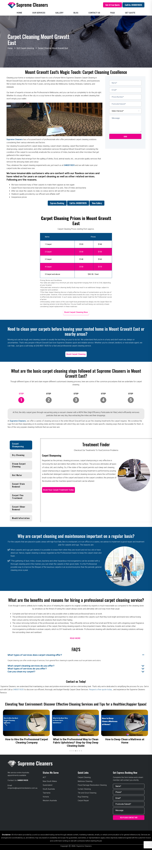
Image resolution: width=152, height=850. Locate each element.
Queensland (47, 785)
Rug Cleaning (83, 797)
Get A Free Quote (112, 4)
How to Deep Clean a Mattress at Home (124, 741)
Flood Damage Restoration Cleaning (92, 785)
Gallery (59, 13)
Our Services (38, 13)
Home (19, 13)
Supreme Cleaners (15, 139)
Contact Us (94, 13)
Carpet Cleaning (84, 777)
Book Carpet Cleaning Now (76, 312)
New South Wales (50, 781)
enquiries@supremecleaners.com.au (22, 788)
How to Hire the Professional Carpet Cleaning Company (26, 741)
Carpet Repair (83, 800)
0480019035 (69, 165)
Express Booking (57, 203)
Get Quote (130, 13)
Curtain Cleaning (84, 789)
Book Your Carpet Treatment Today (58, 490)
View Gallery (97, 203)
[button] (145, 723)
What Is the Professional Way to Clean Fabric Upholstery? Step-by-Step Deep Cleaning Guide (75, 742)
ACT (44, 777)
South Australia (49, 789)
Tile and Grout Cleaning (87, 793)
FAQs (112, 13)
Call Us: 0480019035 (133, 4)
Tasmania (46, 793)
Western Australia (50, 800)
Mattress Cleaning (85, 781)
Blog (76, 13)
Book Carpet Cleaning (76, 354)
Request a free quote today (100, 689)
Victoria (46, 797)
